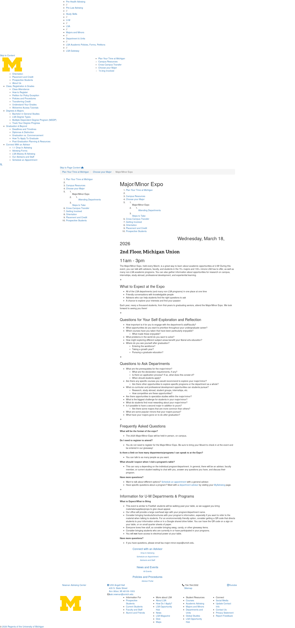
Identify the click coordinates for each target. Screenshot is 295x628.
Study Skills (71, 13)
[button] (177, 283)
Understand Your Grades (24, 104)
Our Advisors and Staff (23, 156)
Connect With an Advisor (18, 144)
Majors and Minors (75, 32)
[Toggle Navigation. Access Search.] (1, 164)
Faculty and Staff (134, 609)
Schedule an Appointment (24, 159)
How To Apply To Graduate (25, 138)
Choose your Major (107, 67)
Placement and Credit (22, 76)
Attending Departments (89, 199)
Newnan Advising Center (74, 585)
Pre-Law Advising (74, 7)
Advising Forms (19, 150)
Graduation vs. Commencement (27, 135)
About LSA (161, 600)
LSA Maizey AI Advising (23, 153)
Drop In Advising (147, 552)
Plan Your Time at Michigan (111, 58)
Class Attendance (20, 89)
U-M (68, 20)
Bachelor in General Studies (25, 113)
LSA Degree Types (21, 116)
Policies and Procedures (24, 98)
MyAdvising (219, 484)
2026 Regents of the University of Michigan (23, 626)
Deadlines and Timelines (24, 129)
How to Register (20, 92)
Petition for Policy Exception (25, 95)
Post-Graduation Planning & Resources (31, 141)
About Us (16, 83)
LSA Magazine (163, 615)
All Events (147, 571)
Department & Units (75, 38)
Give (158, 618)
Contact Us (221, 609)
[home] (82, 167)
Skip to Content (7, 55)
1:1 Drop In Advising (22, 147)
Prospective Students (22, 79)
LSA (68, 26)
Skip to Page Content (70, 167)
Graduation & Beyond (16, 126)
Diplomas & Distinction (23, 132)
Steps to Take (79, 205)
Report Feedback (224, 615)
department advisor (188, 484)
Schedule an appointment (173, 481)
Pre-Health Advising (75, 1)
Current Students (134, 606)
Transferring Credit (21, 101)
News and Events (147, 567)
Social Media (222, 600)
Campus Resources (108, 61)
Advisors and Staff (147, 560)
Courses (190, 600)
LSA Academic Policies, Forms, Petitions (85, 44)
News (158, 612)
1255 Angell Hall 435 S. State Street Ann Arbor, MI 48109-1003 (122, 588)
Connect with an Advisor (147, 549)
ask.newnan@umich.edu (121, 594)
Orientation (17, 73)
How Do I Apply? (164, 603)
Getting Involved (106, 70)
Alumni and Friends (135, 612)
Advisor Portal (147, 581)
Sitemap (188, 588)
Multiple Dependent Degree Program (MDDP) (34, 119)
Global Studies (193, 615)
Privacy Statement (225, 612)
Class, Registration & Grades (20, 86)
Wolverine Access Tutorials (25, 107)
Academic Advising (195, 603)
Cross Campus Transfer (110, 64)
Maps (158, 621)
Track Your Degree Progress (26, 122)
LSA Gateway (72, 50)
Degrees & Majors (15, 110)
